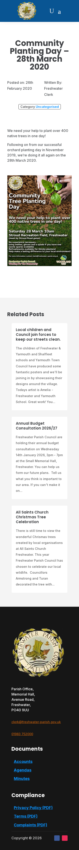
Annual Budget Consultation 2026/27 (36, 426)
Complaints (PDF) (30, 825)
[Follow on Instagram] (65, 838)
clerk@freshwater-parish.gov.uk (36, 722)
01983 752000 (22, 734)
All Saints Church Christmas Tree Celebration (32, 517)
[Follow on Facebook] (57, 838)
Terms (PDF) (26, 816)
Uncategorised (47, 107)
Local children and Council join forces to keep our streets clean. (38, 334)
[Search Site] (51, 11)
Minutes (22, 778)
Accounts (23, 761)
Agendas (22, 770)
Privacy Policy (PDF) (33, 807)
